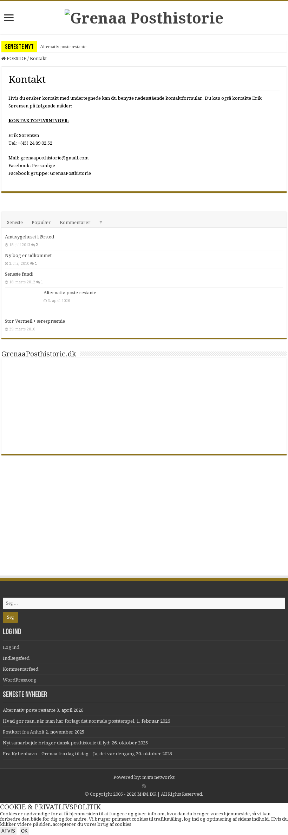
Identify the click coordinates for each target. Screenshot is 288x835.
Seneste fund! (19, 274)
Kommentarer (75, 222)
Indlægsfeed (16, 658)
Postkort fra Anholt (23, 732)
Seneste (15, 222)
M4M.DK (146, 794)
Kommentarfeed (20, 669)
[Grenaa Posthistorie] (144, 17)
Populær (41, 222)
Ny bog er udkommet (28, 255)
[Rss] (144, 786)
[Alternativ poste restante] (22, 302)
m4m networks (158, 777)
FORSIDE (16, 58)
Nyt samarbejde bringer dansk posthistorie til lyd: (57, 742)
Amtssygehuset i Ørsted (29, 236)
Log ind (11, 647)
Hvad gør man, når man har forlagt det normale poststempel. (69, 721)
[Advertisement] (144, 522)
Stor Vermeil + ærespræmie (35, 321)
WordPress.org (19, 680)
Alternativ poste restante (63, 46)
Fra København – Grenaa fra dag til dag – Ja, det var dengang (69, 753)
